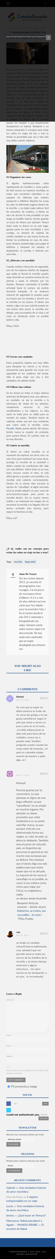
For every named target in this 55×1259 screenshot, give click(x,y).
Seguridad (30, 562)
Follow (43, 1118)
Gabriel (10, 1188)
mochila (18, 562)
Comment (10, 1000)
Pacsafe (10, 428)
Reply (44, 698)
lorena (10, 1215)
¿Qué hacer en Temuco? (32, 1215)
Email (9, 1046)
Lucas (9, 1206)
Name (9, 1035)
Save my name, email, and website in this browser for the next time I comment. (27, 1072)
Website (9, 1056)
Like (45, 1103)
